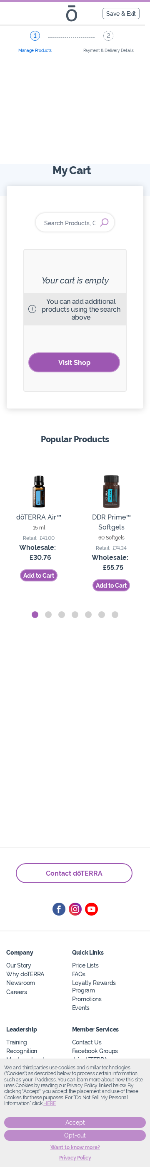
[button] (35, 614)
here (49, 1103)
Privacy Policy (75, 1158)
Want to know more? (75, 1147)
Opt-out (75, 1135)
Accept (75, 1122)
